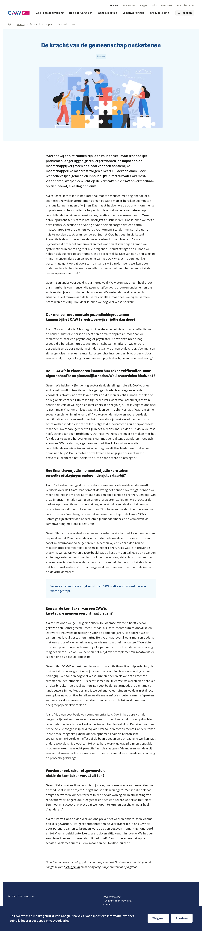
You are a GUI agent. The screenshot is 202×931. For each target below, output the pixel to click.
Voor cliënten (184, 5)
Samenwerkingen (133, 13)
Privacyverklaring (111, 896)
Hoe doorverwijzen (80, 13)
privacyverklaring (57, 920)
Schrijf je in (72, 867)
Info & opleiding (159, 13)
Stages (143, 5)
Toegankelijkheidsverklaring (117, 900)
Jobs (154, 5)
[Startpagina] (9, 23)
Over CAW (166, 5)
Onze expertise (107, 13)
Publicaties (129, 5)
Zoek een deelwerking (50, 13)
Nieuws (114, 5)
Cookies (107, 904)
